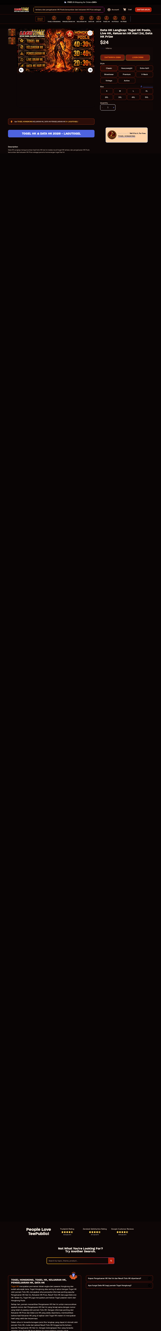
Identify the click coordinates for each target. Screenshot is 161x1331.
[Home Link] (21, 10)
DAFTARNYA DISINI (113, 57)
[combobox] (66, 9)
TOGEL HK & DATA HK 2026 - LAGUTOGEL (51, 133)
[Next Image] (90, 70)
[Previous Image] (21, 70)
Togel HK (15, 1286)
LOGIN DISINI (137, 57)
